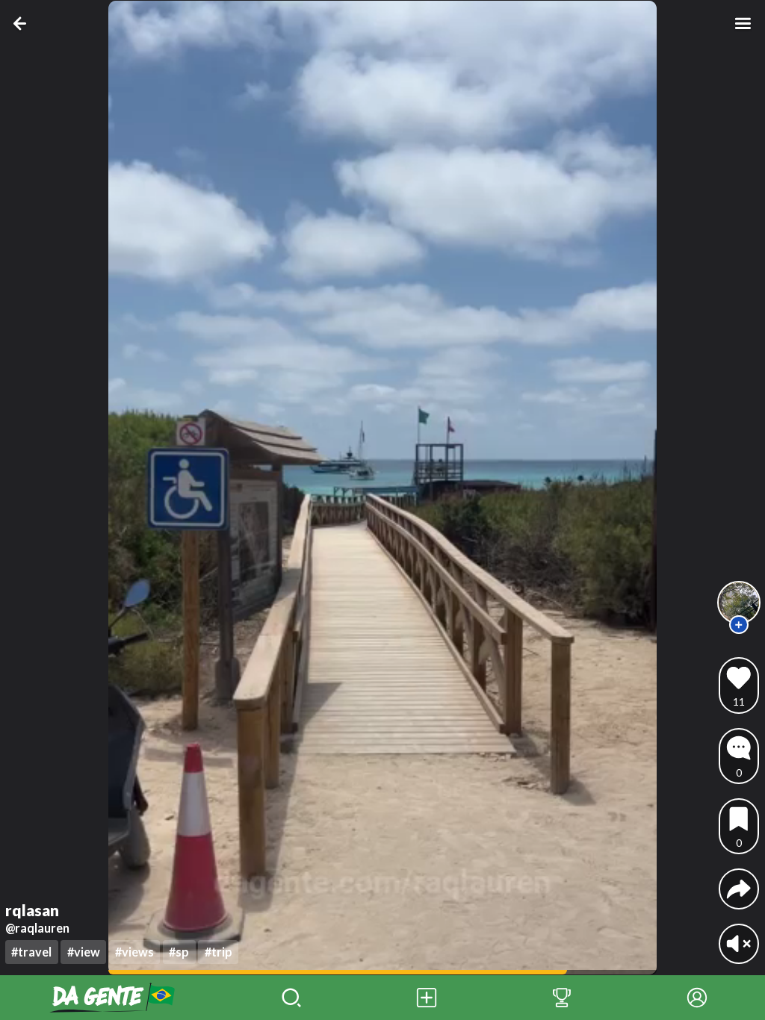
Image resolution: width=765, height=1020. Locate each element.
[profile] (739, 603)
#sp (179, 952)
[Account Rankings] (562, 997)
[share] (739, 888)
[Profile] (697, 997)
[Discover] (291, 997)
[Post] (427, 997)
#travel (31, 952)
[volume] (739, 944)
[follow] (738, 624)
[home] (112, 997)
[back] (22, 23)
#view (83, 952)
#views (134, 952)
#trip (218, 952)
